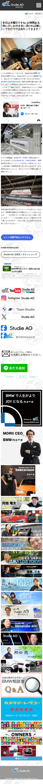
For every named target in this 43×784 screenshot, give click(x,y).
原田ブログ (29, 14)
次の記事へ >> (33, 377)
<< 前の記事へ (9, 377)
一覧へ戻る (21, 377)
